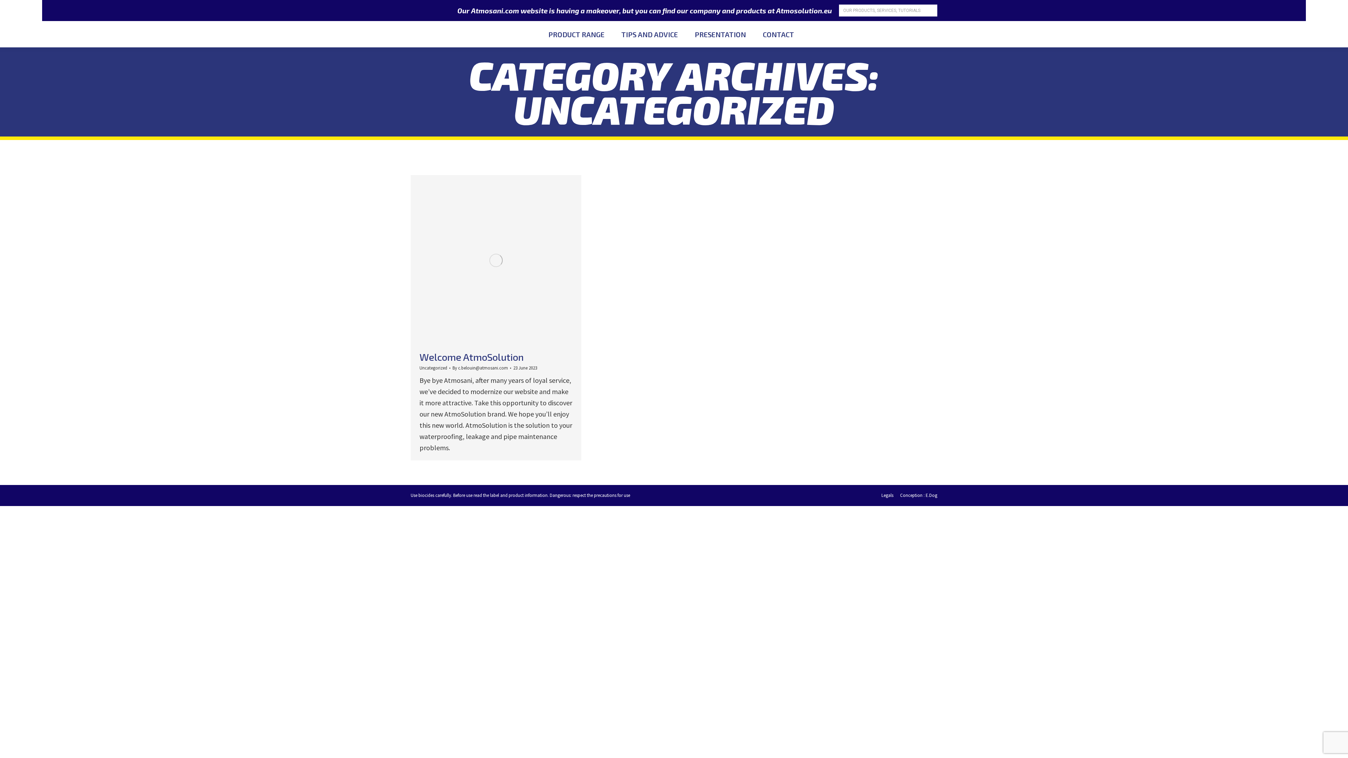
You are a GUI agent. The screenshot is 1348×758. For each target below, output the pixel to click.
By (480, 368)
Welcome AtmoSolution (471, 357)
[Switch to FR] (902, 34)
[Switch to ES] (947, 34)
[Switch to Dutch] (932, 34)
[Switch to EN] (917, 34)
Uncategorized (433, 368)
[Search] (931, 10)
